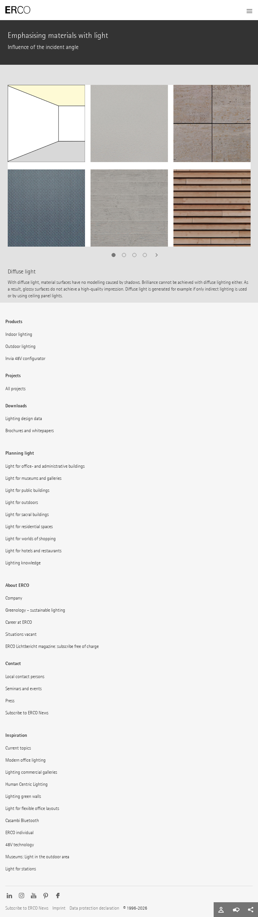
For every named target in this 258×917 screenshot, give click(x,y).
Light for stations (20, 869)
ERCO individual (19, 832)
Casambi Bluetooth (22, 820)
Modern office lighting (25, 760)
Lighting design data (23, 418)
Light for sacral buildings (27, 514)
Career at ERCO (18, 622)
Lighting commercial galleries (31, 772)
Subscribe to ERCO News (26, 713)
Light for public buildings (27, 490)
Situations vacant (21, 634)
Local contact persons (24, 676)
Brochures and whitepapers (29, 431)
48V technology (19, 845)
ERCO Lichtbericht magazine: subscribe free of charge (52, 646)
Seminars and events (23, 689)
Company (13, 598)
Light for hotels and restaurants (33, 551)
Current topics (18, 748)
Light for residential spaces (29, 526)
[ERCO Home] (17, 10)
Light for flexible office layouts (32, 808)
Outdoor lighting (20, 346)
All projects (15, 389)
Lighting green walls (23, 796)
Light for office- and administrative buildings (45, 466)
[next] (154, 255)
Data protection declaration (94, 908)
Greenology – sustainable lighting (35, 610)
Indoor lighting (18, 334)
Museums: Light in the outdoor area (37, 857)
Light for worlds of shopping (30, 539)
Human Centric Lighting (26, 784)
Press (9, 701)
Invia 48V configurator (25, 358)
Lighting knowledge (23, 563)
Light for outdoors (21, 502)
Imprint (59, 908)
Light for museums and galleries (33, 478)
